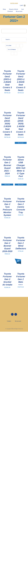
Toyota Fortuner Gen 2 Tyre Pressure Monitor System (7, 207)
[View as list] (15, 53)
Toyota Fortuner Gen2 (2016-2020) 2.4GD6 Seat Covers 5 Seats (20, 124)
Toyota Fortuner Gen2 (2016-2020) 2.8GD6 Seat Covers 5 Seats (7, 124)
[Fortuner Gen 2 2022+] (7, 62)
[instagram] (5, 4)
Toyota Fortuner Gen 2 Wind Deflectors (21, 243)
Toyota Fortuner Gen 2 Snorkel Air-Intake (7, 279)
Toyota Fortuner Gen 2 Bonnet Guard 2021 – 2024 (7, 165)
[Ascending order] (21, 45)
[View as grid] (12, 53)
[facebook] (3, 4)
